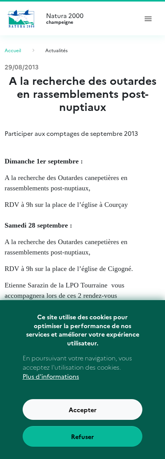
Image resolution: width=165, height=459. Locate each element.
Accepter (83, 409)
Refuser (82, 436)
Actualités (56, 50)
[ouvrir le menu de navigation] (148, 18)
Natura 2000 (65, 18)
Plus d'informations (51, 376)
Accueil (13, 50)
